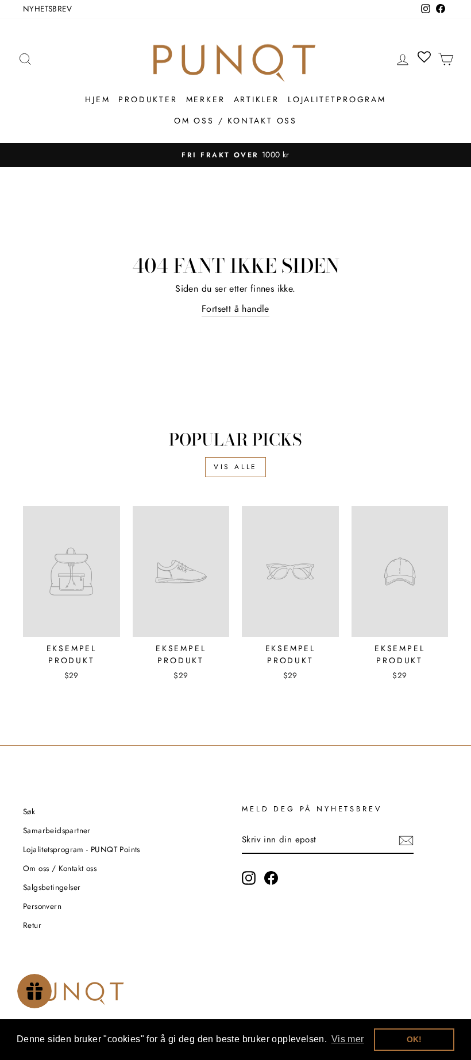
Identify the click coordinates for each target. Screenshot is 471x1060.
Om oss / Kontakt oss (235, 120)
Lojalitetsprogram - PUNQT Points (81, 849)
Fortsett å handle (235, 308)
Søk (29, 811)
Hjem (97, 99)
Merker (205, 99)
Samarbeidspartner (57, 830)
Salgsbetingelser (51, 887)
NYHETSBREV (47, 8)
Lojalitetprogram (337, 99)
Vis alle (235, 467)
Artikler (256, 99)
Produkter (147, 99)
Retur (32, 925)
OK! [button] (414, 1039)
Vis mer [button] (347, 1039)
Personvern (42, 906)
